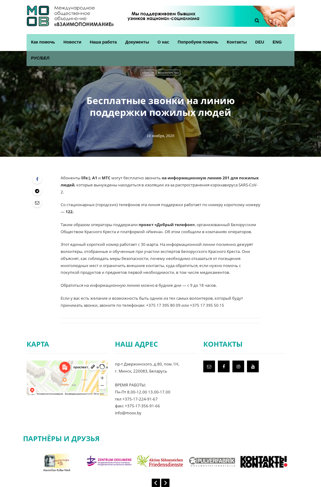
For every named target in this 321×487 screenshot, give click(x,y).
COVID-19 (148, 73)
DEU (259, 42)
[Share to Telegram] (37, 191)
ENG (277, 42)
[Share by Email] (37, 202)
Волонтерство (168, 73)
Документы (137, 42)
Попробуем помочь (198, 42)
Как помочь (43, 42)
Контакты (237, 42)
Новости (72, 42)
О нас (163, 42)
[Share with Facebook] (37, 179)
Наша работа (103, 42)
